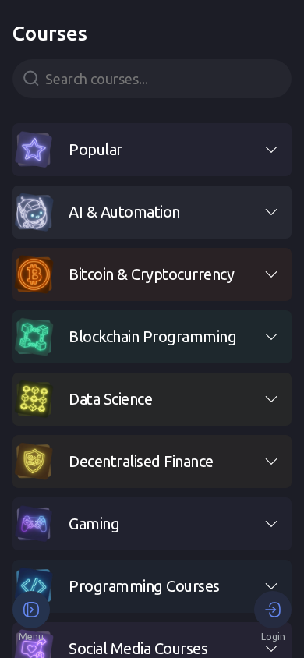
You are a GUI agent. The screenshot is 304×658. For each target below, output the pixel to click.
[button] (152, 149)
